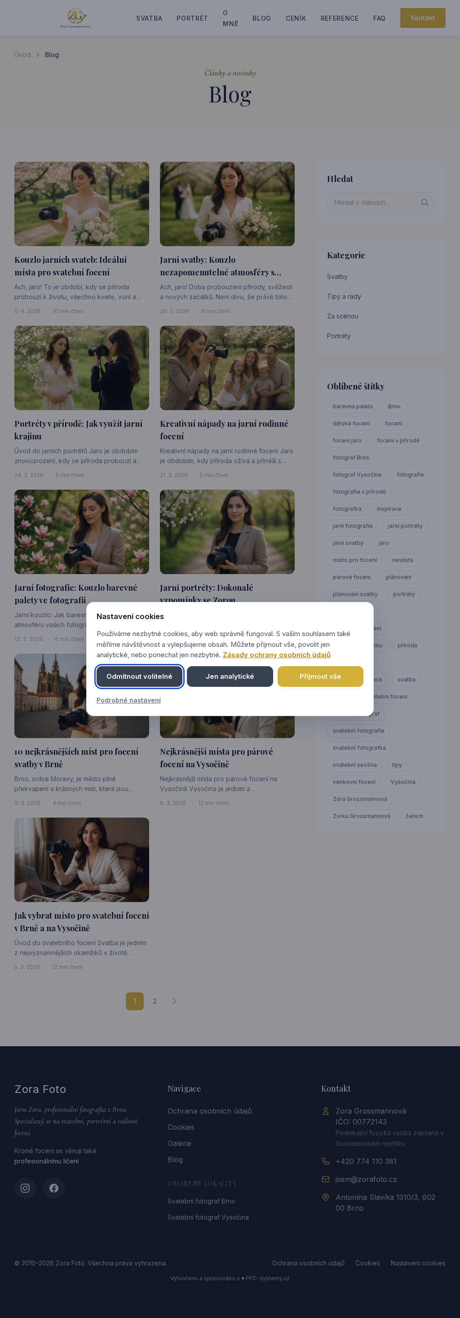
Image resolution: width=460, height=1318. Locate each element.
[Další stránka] (174, 1001)
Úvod (22, 54)
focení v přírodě (398, 440)
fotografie (410, 474)
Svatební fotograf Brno (201, 1201)
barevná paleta (353, 406)
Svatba (149, 18)
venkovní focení (354, 781)
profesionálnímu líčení (47, 1161)
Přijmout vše (320, 676)
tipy (397, 764)
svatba (407, 679)
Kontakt (423, 18)
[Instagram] (25, 1188)
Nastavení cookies (418, 1263)
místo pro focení (355, 560)
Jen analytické (230, 676)
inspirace (389, 508)
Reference (340, 18)
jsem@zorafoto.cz (366, 1179)
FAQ (379, 18)
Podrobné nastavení (129, 700)
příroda (407, 645)
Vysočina (403, 781)
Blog (261, 18)
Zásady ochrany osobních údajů (277, 654)
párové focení (352, 577)
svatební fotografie (359, 730)
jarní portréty (405, 525)
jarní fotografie (353, 525)
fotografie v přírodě (359, 491)
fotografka (347, 508)
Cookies (181, 1127)
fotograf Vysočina (357, 474)
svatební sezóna (355, 764)
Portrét (192, 18)
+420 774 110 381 (366, 1161)
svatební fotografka (359, 747)
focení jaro (347, 440)
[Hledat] (424, 202)
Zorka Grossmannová (361, 816)
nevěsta (402, 560)
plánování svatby (355, 594)
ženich (414, 816)
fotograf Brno (351, 457)
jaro (384, 543)
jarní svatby (348, 543)
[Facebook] (54, 1188)
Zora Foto (40, 1089)
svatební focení (386, 696)
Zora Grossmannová (360, 799)
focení (393, 423)
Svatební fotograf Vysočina (208, 1217)
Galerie (179, 1143)
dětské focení (351, 423)
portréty (404, 594)
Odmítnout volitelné (139, 676)
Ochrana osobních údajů (210, 1110)
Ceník (296, 18)
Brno (394, 406)
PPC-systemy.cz (268, 1278)
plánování (398, 577)
